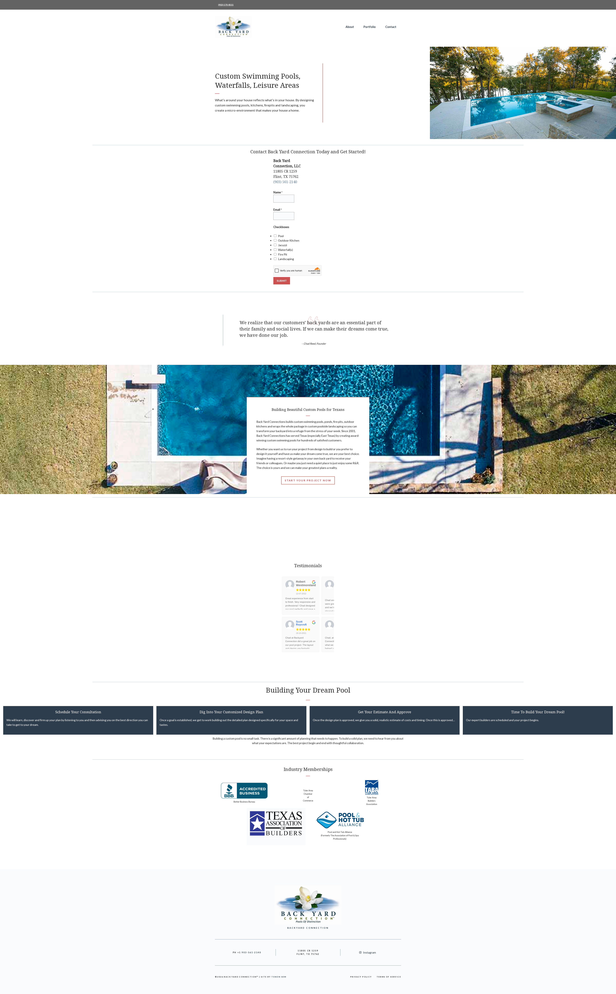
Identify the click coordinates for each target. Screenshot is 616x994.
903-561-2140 (251, 952)
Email (277, 209)
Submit (282, 280)
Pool (281, 236)
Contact (390, 27)
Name (277, 192)
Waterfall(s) (285, 250)
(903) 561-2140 (285, 181)
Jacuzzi (282, 245)
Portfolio (370, 27)
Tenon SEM (278, 977)
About (350, 27)
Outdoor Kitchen (288, 240)
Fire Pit (282, 254)
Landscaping (286, 259)
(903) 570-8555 (226, 5)
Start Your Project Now (308, 480)
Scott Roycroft (301, 623)
